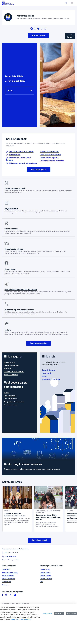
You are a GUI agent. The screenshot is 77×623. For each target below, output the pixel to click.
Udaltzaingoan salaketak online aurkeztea (23, 163)
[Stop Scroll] (31, 28)
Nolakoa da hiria (9, 362)
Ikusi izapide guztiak (38, 169)
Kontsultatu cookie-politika (21, 619)
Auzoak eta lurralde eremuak (14, 371)
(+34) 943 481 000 (10, 556)
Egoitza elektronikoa (8, 576)
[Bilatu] (31, 91)
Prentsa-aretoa (6, 582)
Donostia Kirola (45, 569)
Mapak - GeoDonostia (11, 374)
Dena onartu (59, 613)
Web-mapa (5, 585)
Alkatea (6, 393)
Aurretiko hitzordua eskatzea (49, 152)
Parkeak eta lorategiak (11, 365)
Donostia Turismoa (45, 576)
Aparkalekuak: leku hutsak (51, 379)
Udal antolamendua (10, 399)
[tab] (35, 29)
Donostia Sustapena (46, 579)
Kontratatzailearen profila (10, 572)
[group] (38, 456)
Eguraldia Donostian (48, 370)
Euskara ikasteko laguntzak (49, 158)
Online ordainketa (14, 155)
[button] (66, 3)
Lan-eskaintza (6, 569)
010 (6, 553)
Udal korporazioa (10, 396)
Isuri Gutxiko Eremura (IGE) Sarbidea (21, 152)
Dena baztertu (71, 613)
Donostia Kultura (45, 572)
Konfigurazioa (47, 613)
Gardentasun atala (10, 405)
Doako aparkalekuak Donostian (50, 155)
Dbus (41, 582)
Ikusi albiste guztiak (39, 540)
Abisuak (44, 376)
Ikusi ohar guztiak (38, 35)
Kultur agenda (46, 373)
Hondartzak (8, 368)
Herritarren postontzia (12, 560)
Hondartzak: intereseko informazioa (52, 161)
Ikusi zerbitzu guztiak (38, 343)
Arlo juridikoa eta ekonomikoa (14, 402)
